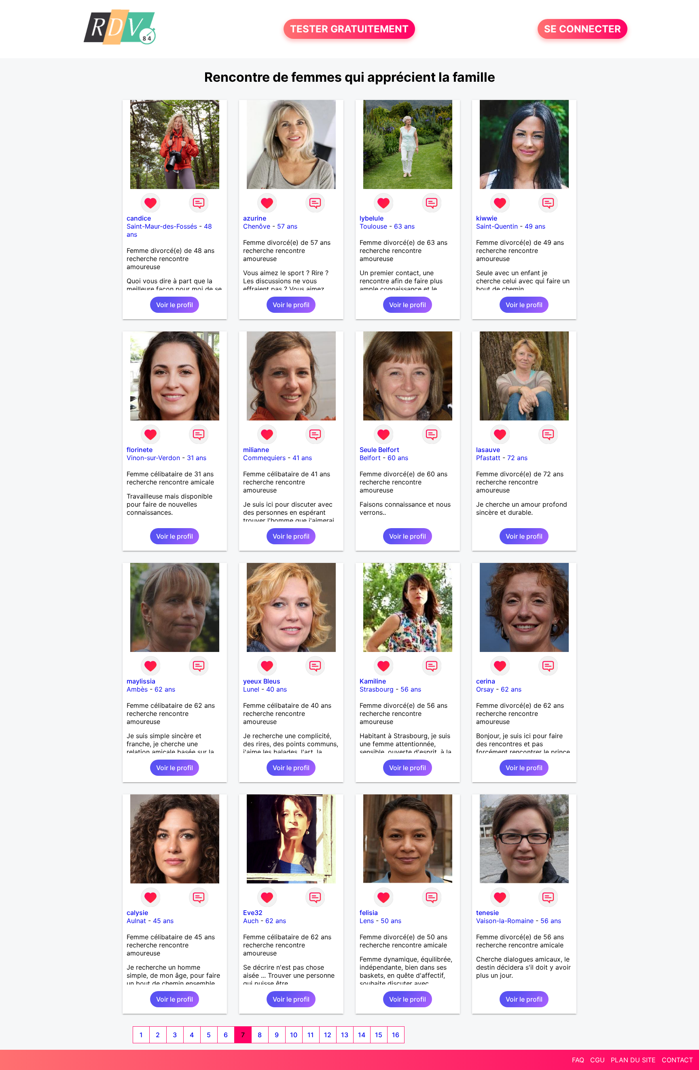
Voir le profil (174, 305)
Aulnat (136, 921)
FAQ (578, 1060)
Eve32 (253, 913)
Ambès (137, 689)
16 (395, 1035)
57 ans (287, 226)
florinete (140, 450)
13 (344, 1035)
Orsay (485, 689)
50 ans (391, 921)
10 (293, 1035)
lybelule (371, 218)
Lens (367, 921)
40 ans (276, 689)
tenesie (487, 913)
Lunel (251, 689)
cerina (485, 681)
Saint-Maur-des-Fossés (162, 226)
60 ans (398, 458)
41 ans (302, 458)
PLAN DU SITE (633, 1060)
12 (327, 1035)
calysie (137, 913)
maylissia (141, 681)
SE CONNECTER (582, 29)
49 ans (535, 226)
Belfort (370, 458)
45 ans (163, 921)
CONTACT (677, 1060)
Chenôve (256, 226)
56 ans (410, 689)
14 (361, 1035)
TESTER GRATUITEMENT (349, 29)
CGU (597, 1060)
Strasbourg (377, 689)
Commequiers (264, 458)
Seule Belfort (379, 450)
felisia (369, 913)
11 (310, 1035)
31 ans (196, 458)
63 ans (404, 226)
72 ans (517, 458)
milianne (256, 450)
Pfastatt (488, 458)
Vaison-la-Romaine (505, 921)
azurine (254, 218)
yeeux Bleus (261, 681)
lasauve (488, 450)
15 (378, 1035)
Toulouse (373, 226)
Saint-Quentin (497, 226)
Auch (250, 921)
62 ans (165, 689)
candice (139, 218)
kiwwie (486, 218)
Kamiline (373, 681)
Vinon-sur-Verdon (153, 458)
